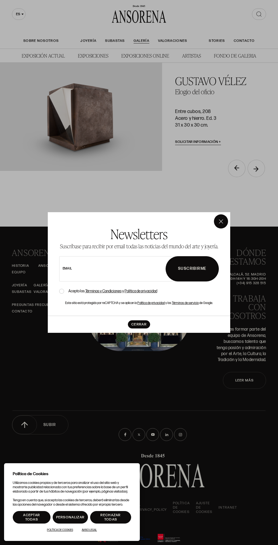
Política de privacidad (141, 291)
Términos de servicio (185, 303)
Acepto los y (112, 291)
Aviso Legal (89, 530)
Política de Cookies (60, 530)
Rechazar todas (110, 517)
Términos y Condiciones (103, 291)
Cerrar (139, 324)
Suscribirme (192, 268)
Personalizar (70, 517)
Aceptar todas (31, 517)
